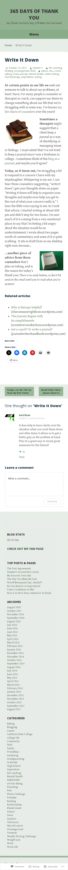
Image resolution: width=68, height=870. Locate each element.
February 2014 (15, 688)
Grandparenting (15, 758)
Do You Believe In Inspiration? (23, 586)
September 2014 (16, 663)
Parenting (12, 787)
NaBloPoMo (13, 780)
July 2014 (12, 670)
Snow (10, 815)
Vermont (12, 832)
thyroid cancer (15, 825)
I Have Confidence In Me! (20, 589)
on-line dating (15, 783)
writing (38, 76)
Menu (34, 34)
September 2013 (16, 705)
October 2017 (14, 611)
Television (13, 822)
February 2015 (15, 646)
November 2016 (15, 614)
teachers (11, 818)
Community (13, 741)
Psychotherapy (12, 76)
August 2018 (14, 607)
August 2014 (14, 667)
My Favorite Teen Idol (19, 575)
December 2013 (15, 695)
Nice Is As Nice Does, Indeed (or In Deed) (29, 593)
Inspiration (13, 769)
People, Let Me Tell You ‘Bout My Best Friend (19, 391)
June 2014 (12, 674)
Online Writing (52, 73)
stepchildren (27, 76)
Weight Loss (13, 839)
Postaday (12, 797)
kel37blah (24, 415)
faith (9, 744)
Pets (9, 790)
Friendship (13, 751)
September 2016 (16, 617)
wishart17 (38, 67)
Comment (52, 501)
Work (33, 70)
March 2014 (13, 684)
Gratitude (12, 762)
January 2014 (14, 691)
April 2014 (13, 681)
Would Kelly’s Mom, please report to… (51, 391)
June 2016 (12, 628)
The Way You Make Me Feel (22, 579)
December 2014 (15, 653)
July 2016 (12, 625)
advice (44, 70)
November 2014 (15, 656)
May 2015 (12, 635)
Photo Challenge (16, 794)
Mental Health (36, 73)
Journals (24, 73)
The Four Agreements (19, 568)
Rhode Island (14, 808)
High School (14, 766)
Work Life (12, 846)
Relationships (14, 804)
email (15, 73)
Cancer (11, 730)
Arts (51, 70)
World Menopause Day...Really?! (24, 582)
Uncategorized (21, 70)
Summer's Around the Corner (23, 572)
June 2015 (12, 632)
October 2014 (14, 660)
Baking (11, 723)
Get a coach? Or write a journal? (32, 329)
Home (8, 45)
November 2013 (15, 698)
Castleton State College (20, 734)
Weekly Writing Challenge (21, 836)
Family (10, 748)
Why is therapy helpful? (26, 307)
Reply (22, 456)
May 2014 (12, 677)
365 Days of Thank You (34, 14)
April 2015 (13, 639)
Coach (57, 70)
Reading (9, 70)
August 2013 (14, 709)
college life (13, 737)
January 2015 (14, 649)
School (11, 811)
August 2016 (14, 621)
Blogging (12, 727)
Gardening (12, 755)
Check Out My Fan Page (25, 549)
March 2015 (13, 642)
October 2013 (14, 702)
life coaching (55, 67)
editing (8, 73)
